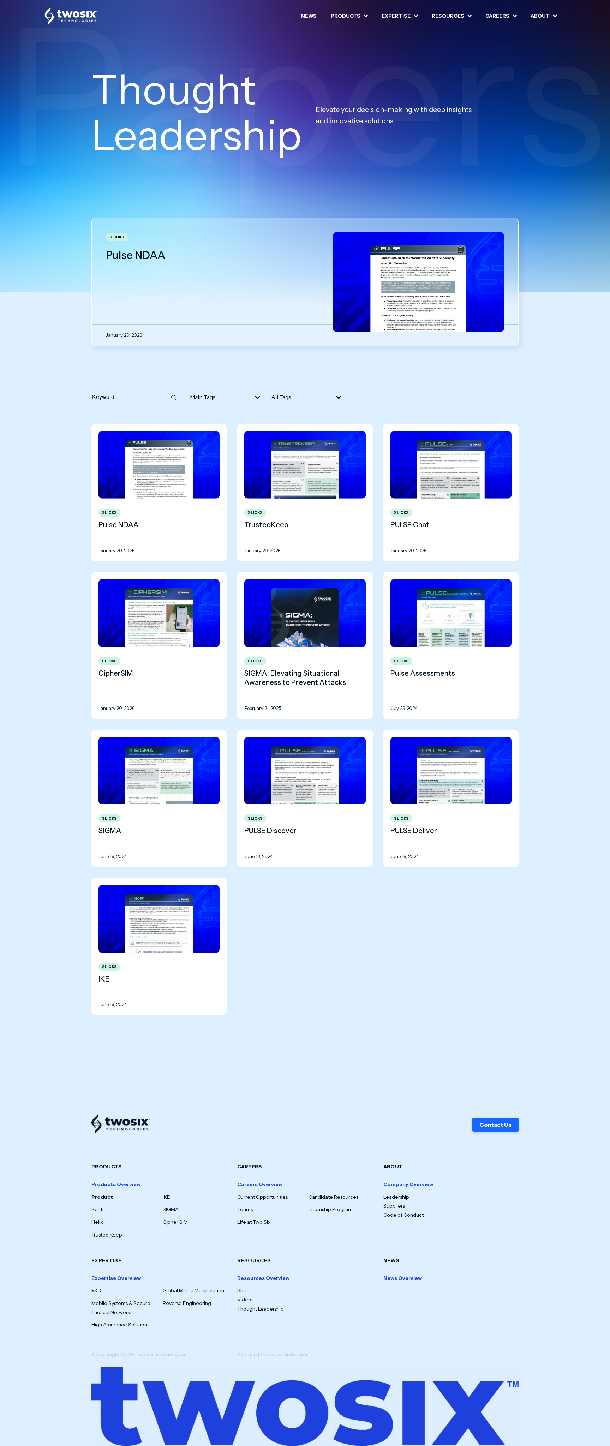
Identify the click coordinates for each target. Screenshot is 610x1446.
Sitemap (247, 1354)
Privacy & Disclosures (284, 1354)
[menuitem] (309, 16)
